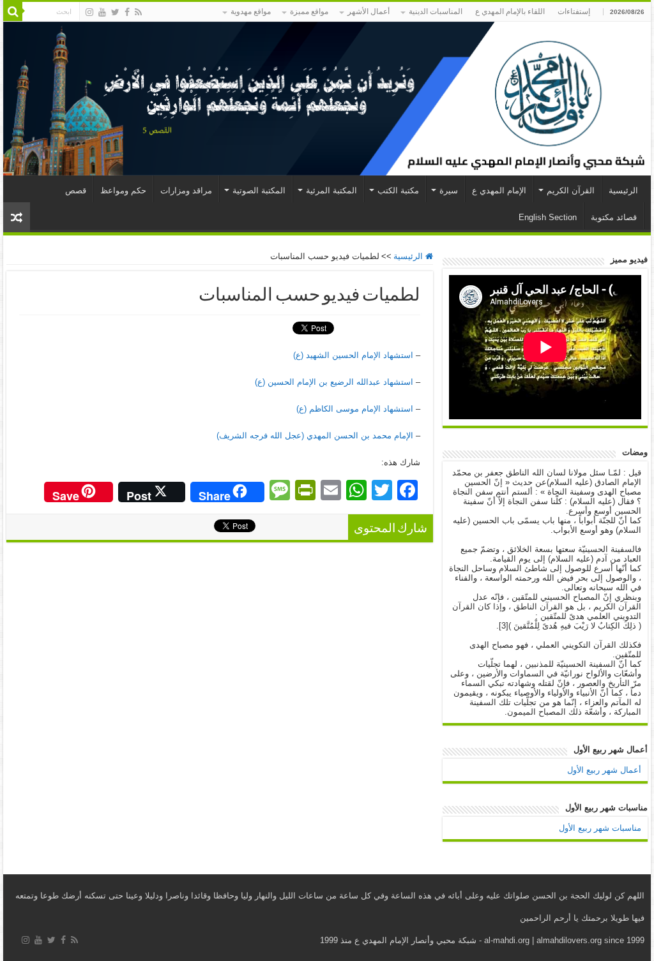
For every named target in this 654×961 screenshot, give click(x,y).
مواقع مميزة (309, 11)
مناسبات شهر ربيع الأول (600, 828)
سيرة (448, 190)
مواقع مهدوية (251, 11)
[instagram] (89, 12)
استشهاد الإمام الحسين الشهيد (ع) (353, 355)
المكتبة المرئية (331, 190)
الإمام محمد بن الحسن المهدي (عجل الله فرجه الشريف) (315, 435)
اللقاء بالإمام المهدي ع (510, 11)
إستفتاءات (574, 11)
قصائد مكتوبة (614, 217)
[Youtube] (102, 12)
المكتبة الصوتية (258, 190)
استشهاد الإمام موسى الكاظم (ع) (354, 408)
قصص (75, 190)
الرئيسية (623, 190)
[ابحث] (12, 11)
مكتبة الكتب (398, 190)
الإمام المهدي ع (499, 190)
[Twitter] (115, 12)
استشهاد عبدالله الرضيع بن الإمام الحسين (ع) (334, 382)
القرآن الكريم (571, 190)
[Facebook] (127, 12)
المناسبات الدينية (435, 11)
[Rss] (138, 12)
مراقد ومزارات (186, 190)
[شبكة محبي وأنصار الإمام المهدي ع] (327, 98)
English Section (548, 217)
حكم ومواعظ (123, 190)
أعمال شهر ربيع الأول (604, 770)
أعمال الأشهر (368, 11)
